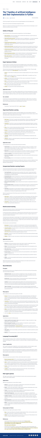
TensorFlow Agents (7, 227)
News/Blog (35, 1)
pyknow (5, 78)
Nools (5, 80)
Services (24, 1)
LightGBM (6, 135)
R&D (27, 1)
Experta (5, 72)
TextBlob (6, 368)
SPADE (5, 414)
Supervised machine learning (9, 38)
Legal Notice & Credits (20, 435)
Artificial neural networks (9, 49)
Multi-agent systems (8, 55)
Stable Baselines (7, 230)
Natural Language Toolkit (9, 359)
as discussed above (19, 325)
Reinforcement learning (8, 46)
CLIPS (5, 75)
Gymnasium (6, 225)
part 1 (21, 106)
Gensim (5, 365)
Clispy (13, 76)
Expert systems (7, 35)
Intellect (6, 86)
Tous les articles (35, 17)
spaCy (5, 361)
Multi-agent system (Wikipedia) (10, 424)
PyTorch (5, 295)
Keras (5, 127)
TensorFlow (6, 123)
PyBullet (6, 236)
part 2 (24, 106)
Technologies (18, 1)
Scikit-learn (6, 119)
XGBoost (6, 132)
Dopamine (6, 233)
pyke (5, 83)
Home (14, 1)
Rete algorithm (15, 70)
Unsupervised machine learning (10, 42)
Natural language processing (9, 53)
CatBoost (6, 138)
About (30, 1)
